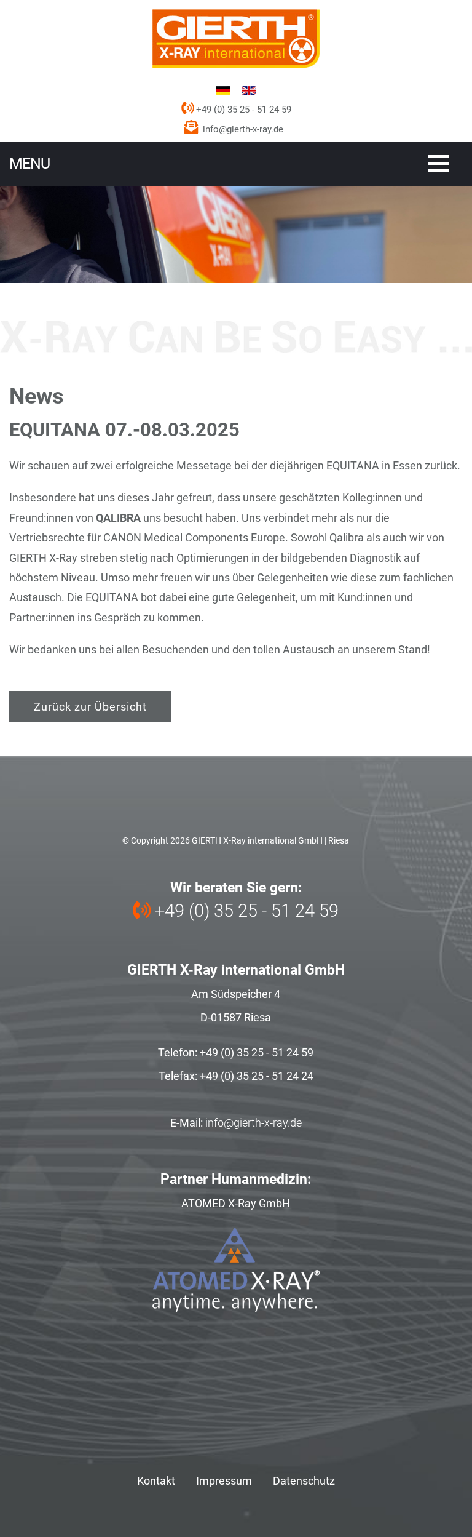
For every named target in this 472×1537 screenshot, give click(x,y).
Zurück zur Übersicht (90, 706)
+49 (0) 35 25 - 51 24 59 (242, 109)
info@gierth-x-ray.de (243, 129)
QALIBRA (119, 517)
